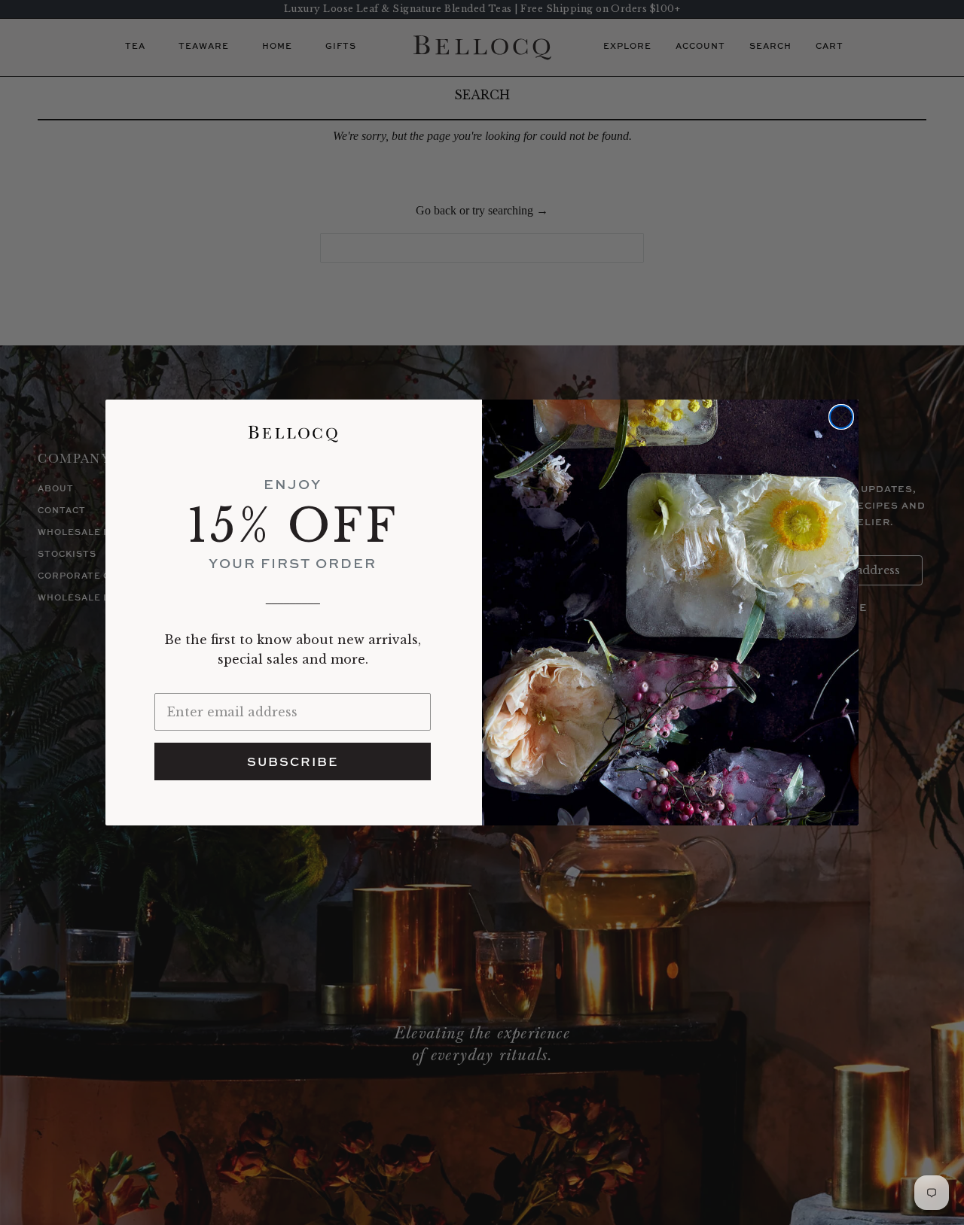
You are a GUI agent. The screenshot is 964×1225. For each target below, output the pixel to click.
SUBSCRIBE (292, 761)
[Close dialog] (841, 417)
